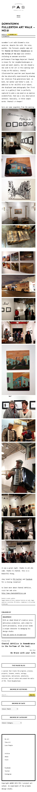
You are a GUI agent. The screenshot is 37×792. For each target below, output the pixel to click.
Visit (6, 759)
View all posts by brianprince (14, 635)
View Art (8, 742)
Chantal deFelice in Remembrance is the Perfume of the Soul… (18, 643)
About (6, 756)
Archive (7, 753)
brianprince (6, 36)
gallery (13, 598)
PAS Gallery (17, 602)
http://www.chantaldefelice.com (14, 593)
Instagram (8, 774)
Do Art (7, 739)
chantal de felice (10, 600)
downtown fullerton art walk (23, 600)
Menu (18, 16)
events (8, 598)
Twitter (7, 771)
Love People (9, 745)
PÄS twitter (17, 579)
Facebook (29, 579)
